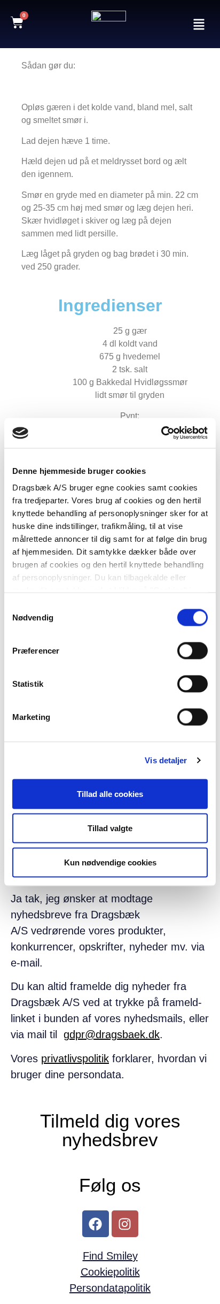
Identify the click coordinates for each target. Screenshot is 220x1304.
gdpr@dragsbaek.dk (112, 1034)
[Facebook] (95, 1223)
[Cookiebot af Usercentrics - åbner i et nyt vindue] (161, 433)
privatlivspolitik (75, 1058)
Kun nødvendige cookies (110, 861)
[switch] (192, 650)
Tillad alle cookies (110, 793)
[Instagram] (125, 1223)
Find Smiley (110, 1256)
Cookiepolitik (110, 1272)
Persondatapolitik (110, 1288)
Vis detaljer (166, 760)
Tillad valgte (110, 827)
